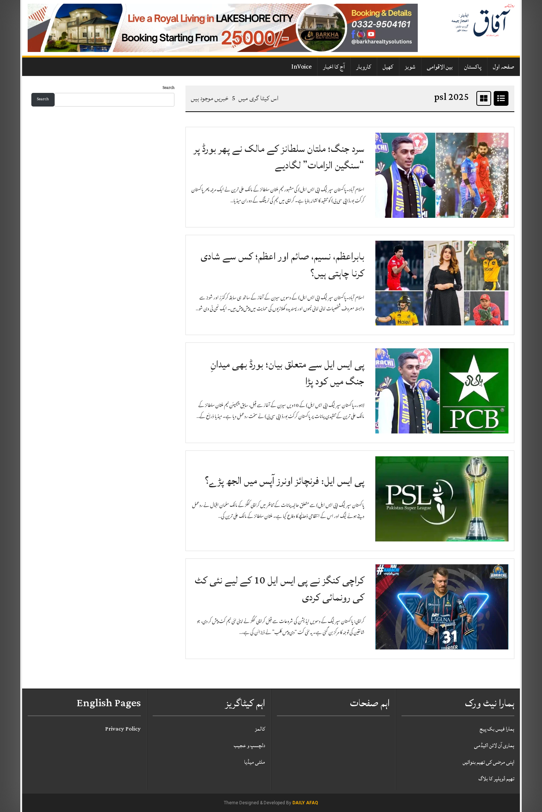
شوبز (410, 67)
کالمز (260, 729)
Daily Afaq (305, 802)
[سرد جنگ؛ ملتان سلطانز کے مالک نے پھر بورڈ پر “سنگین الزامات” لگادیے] (441, 175)
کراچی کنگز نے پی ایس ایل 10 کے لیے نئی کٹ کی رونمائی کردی (279, 588)
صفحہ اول (503, 67)
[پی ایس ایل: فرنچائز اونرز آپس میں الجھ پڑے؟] (441, 499)
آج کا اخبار (334, 67)
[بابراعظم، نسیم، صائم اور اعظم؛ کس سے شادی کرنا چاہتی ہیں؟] (441, 283)
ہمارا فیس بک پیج (497, 729)
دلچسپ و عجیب (249, 745)
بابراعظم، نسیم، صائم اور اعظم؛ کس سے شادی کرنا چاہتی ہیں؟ (282, 264)
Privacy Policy (123, 729)
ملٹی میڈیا (254, 762)
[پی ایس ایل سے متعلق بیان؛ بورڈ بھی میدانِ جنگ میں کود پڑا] (441, 391)
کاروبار (363, 67)
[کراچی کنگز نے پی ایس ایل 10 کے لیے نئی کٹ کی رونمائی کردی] (441, 607)
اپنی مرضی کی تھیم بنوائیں (488, 762)
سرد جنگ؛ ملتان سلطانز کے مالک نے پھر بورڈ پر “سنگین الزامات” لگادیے (279, 157)
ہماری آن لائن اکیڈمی (494, 745)
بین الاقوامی (440, 67)
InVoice (301, 67)
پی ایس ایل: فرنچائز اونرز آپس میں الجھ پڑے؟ (284, 481)
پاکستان (473, 67)
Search (168, 88)
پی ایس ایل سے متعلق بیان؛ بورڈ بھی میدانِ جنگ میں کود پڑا (287, 372)
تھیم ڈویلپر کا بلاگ (496, 778)
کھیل (388, 67)
